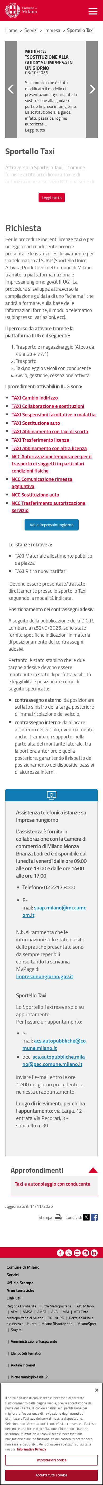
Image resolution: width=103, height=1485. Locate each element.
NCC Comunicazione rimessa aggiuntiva (42, 482)
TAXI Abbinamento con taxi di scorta (50, 431)
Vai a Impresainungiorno (51, 525)
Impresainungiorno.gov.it (44, 976)
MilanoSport (86, 1323)
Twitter (86, 1217)
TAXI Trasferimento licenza (40, 439)
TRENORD (56, 1317)
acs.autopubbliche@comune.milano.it (54, 1044)
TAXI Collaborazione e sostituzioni (48, 406)
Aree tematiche (20, 1290)
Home (11, 30)
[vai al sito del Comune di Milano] (21, 10)
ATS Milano (85, 1305)
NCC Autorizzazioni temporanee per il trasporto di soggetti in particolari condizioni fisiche (52, 463)
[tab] (51, 795)
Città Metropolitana (56, 1305)
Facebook (94, 1217)
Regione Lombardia (22, 1305)
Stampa (50, 1217)
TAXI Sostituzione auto (36, 422)
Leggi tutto (52, 198)
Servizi (31, 30)
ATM (14, 1311)
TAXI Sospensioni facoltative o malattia (54, 414)
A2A (54, 1311)
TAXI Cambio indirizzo (35, 397)
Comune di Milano (23, 1267)
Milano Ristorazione (57, 1323)
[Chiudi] (96, 1390)
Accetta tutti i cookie (51, 1475)
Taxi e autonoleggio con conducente (52, 1183)
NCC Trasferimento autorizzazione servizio (48, 506)
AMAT (42, 1311)
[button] (11, 89)
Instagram (85, 1253)
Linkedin (94, 1253)
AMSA (28, 1311)
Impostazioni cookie (51, 1460)
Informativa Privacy (31, 1449)
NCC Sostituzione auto (35, 494)
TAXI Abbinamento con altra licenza (49, 448)
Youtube (77, 1253)
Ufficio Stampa (20, 1282)
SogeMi (16, 1329)
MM (66, 1311)
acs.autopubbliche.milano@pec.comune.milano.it (53, 1060)
